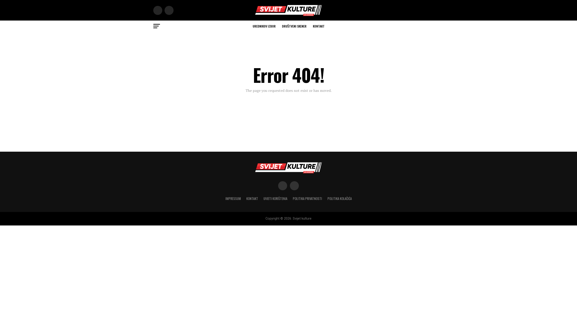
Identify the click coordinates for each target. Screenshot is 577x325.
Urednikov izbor (264, 26)
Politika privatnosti (307, 198)
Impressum (233, 198)
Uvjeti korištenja (275, 198)
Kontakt (319, 26)
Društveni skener (294, 26)
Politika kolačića (339, 198)
